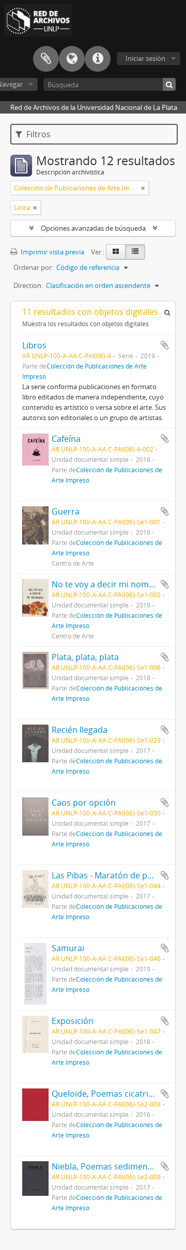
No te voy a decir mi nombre (107, 584)
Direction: (28, 285)
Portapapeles (46, 59)
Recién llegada (79, 729)
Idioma (72, 59)
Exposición (73, 1021)
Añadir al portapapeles (165, 345)
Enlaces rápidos (98, 59)
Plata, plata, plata (85, 657)
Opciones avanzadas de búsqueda (93, 228)
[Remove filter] (143, 188)
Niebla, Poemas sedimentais (107, 1166)
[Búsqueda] (169, 84)
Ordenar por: (33, 267)
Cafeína (66, 438)
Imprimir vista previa (51, 252)
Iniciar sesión (145, 58)
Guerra (66, 511)
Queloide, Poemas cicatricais (107, 1093)
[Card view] (116, 252)
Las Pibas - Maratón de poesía (110, 875)
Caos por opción (84, 802)
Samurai (68, 948)
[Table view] (135, 252)
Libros (34, 345)
